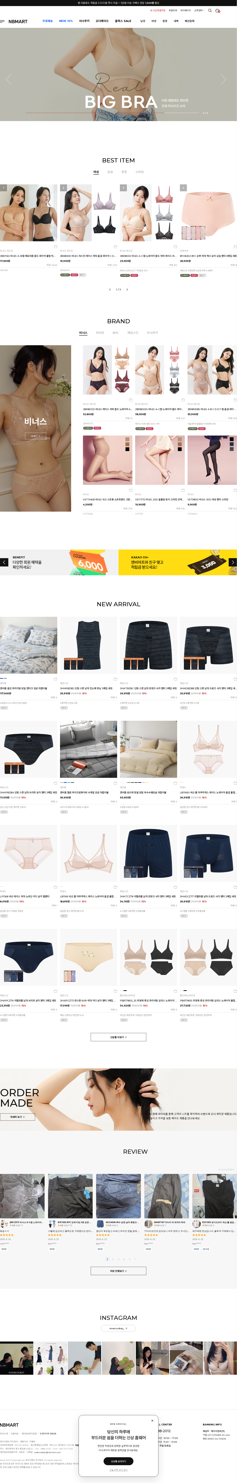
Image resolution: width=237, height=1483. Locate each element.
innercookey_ (117, 1328)
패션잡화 (189, 21)
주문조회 (173, 10)
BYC (116, 333)
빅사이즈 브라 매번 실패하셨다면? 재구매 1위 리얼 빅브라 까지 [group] (118, 2)
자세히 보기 (16, 1117)
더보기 (34, 436)
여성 (153, 21)
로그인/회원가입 (158, 10)
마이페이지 (185, 10)
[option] (118, 236)
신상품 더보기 (117, 1037)
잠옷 (165, 21)
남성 (142, 21)
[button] (11, 79)
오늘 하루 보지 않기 (118, 1470)
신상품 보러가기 (118, 1461)
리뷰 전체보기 (117, 1271)
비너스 (83, 333)
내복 (176, 21)
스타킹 (140, 172)
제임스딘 (132, 333)
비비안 (100, 333)
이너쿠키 (152, 333)
